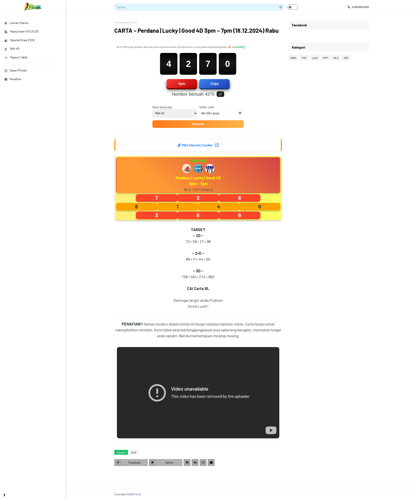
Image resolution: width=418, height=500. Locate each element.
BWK (293, 57)
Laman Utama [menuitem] (19, 23)
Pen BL (138, 494)
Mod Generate (162, 107)
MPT (325, 57)
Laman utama (121, 22)
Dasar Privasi (18, 70)
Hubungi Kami (360, 6)
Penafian (15, 79)
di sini (239, 46)
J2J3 (315, 57)
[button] (292, 7)
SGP (346, 57)
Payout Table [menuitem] (18, 57)
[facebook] (4, 495)
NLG (134, 22)
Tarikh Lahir (206, 107)
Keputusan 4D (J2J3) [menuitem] (24, 31)
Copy (215, 83)
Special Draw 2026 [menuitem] (22, 40)
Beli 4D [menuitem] (15, 48)
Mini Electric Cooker (197, 145)
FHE (304, 57)
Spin (181, 83)
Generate (198, 124)
